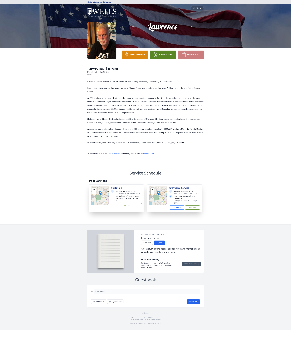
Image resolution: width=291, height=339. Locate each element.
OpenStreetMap (148, 323)
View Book (147, 243)
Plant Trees (126, 205)
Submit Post (193, 301)
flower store (149, 153)
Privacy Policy (139, 320)
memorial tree (114, 153)
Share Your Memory (191, 264)
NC (117, 201)
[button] (100, 193)
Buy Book (159, 243)
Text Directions (176, 207)
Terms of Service (151, 320)
